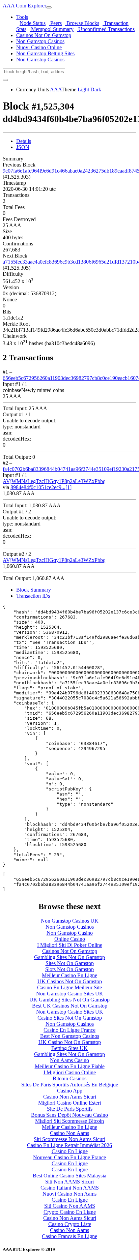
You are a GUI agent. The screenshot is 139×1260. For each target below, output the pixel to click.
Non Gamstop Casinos (40, 41)
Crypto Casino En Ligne (70, 1212)
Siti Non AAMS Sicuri (69, 1181)
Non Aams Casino (69, 1060)
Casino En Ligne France (69, 1030)
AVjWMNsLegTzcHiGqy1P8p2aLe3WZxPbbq (54, 481)
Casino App (69, 1090)
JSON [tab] (22, 147)
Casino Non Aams (69, 1133)
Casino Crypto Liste (69, 1224)
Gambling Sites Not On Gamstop (69, 957)
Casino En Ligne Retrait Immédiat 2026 (69, 1145)
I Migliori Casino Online (70, 1072)
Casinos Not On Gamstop (43, 35)
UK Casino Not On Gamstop (69, 1042)
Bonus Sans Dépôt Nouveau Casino (69, 1115)
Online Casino (69, 939)
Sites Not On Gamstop (70, 963)
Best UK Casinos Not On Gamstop (69, 1006)
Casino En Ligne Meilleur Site (69, 987)
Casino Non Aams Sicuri (69, 1097)
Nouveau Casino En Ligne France (69, 1157)
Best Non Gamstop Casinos (69, 1036)
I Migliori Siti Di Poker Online (69, 945)
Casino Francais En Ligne (69, 1236)
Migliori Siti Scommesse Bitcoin (69, 1121)
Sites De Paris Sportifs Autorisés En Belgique (69, 1084)
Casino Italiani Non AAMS (69, 1188)
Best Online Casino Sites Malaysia (69, 1175)
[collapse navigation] (49, 7)
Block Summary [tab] (33, 590)
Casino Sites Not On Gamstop (69, 1018)
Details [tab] (23, 141)
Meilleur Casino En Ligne (69, 975)
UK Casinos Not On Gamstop (69, 981)
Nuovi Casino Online (39, 47)
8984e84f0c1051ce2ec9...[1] (41, 487)
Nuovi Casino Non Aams (69, 1194)
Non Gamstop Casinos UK (70, 921)
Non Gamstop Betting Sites (45, 53)
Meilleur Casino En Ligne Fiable (70, 1066)
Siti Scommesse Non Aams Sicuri (69, 1139)
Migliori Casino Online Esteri (69, 1103)
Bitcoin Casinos (69, 1078)
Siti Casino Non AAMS (69, 1206)
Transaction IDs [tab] (33, 596)
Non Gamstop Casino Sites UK (69, 993)
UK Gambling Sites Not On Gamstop (69, 999)
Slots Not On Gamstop (69, 969)
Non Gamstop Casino (70, 933)
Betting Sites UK (69, 1048)
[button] (22, 17)
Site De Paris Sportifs (69, 1109)
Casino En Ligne (70, 1151)
